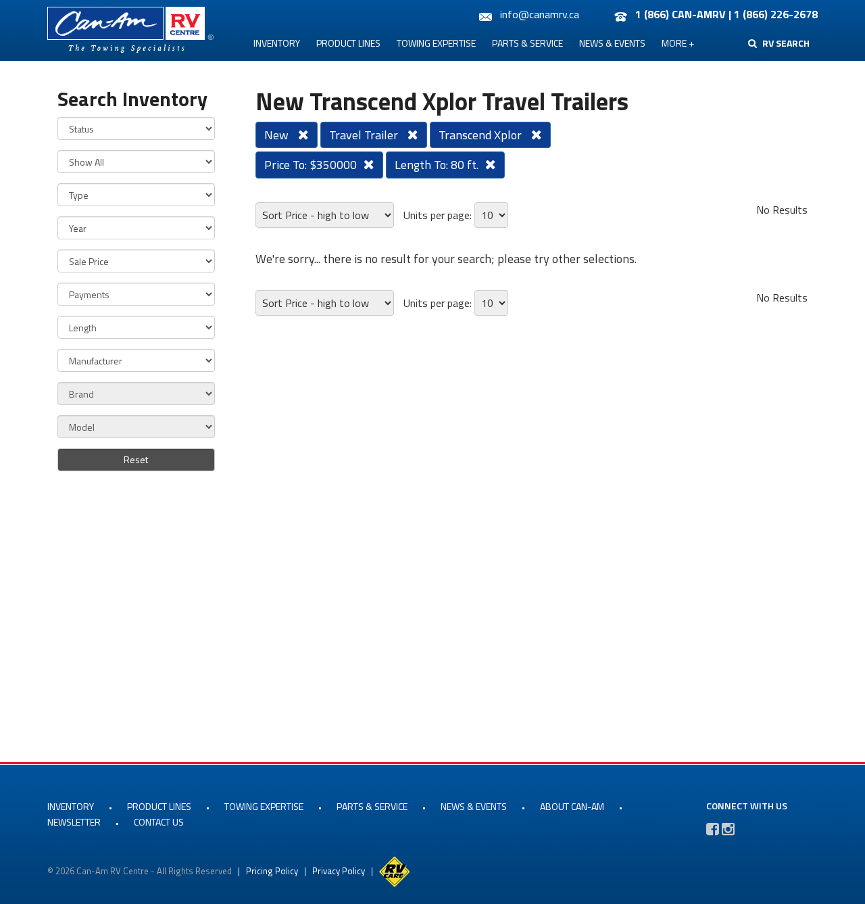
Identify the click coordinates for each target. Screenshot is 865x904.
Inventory (276, 43)
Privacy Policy (338, 871)
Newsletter (74, 822)
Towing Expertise (436, 43)
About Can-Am (572, 806)
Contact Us (159, 822)
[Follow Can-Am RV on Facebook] (712, 828)
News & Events (612, 43)
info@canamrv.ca (539, 14)
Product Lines (348, 43)
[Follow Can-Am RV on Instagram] (728, 828)
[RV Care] (394, 871)
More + (678, 43)
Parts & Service (527, 43)
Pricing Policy (272, 871)
